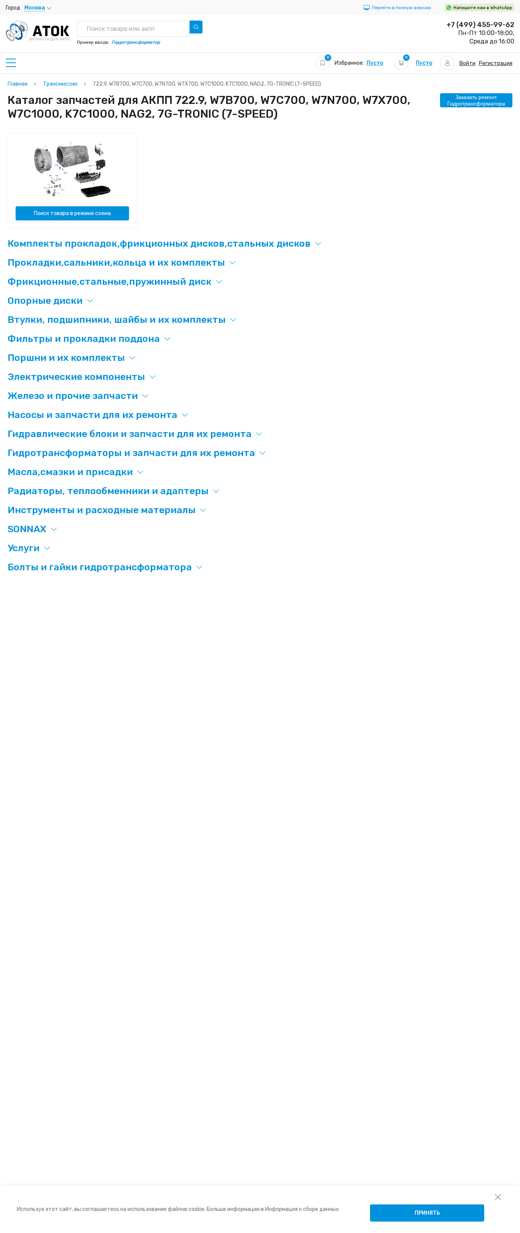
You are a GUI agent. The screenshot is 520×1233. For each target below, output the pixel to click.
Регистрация (495, 63)
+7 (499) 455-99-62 (480, 25)
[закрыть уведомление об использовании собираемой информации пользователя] (498, 1197)
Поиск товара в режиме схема (72, 213)
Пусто (375, 63)
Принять (427, 1213)
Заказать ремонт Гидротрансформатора (476, 100)
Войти (467, 63)
